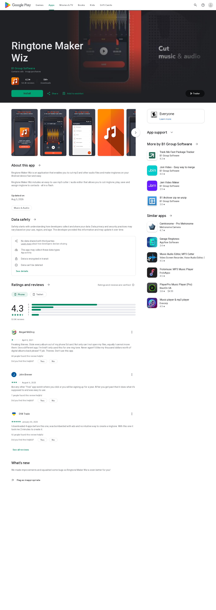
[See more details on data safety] (22, 271)
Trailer (194, 93)
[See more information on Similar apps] (171, 215)
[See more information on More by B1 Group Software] (197, 144)
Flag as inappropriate (25, 480)
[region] (55, 81)
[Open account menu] (210, 5)
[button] (24, 132)
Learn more (26, 244)
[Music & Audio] (21, 207)
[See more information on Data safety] (35, 219)
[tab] (39, 5)
